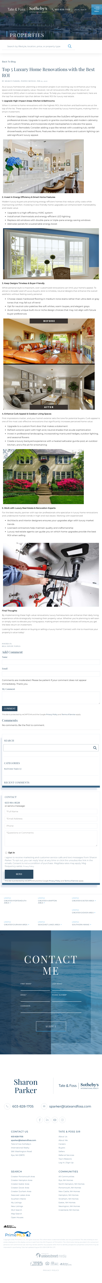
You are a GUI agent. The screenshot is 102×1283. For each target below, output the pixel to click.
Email (5, 668)
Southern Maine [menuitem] (18, 1199)
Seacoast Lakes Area (49, 924)
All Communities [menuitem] (66, 1176)
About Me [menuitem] (63, 1140)
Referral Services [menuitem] (66, 1155)
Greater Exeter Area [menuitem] (20, 1184)
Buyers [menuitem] (62, 1148)
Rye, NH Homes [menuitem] (66, 1180)
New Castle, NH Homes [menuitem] (69, 1191)
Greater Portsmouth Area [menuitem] (23, 1176)
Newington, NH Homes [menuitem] (69, 1206)
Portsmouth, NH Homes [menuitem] (70, 1187)
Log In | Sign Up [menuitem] (66, 1162)
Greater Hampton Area (47, 902)
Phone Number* (59, 995)
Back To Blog (9, 61)
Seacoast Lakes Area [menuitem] (20, 1195)
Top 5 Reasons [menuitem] (65, 1159)
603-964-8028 (12, 802)
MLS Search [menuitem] (16, 1210)
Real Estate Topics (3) (12, 768)
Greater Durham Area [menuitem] (21, 1191)
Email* (23, 995)
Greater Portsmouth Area (15, 902)
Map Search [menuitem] (16, 1214)
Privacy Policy (52, 714)
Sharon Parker (12, 81)
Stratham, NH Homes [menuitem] (68, 1199)
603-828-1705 (23, 1106)
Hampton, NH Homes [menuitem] (68, 1195)
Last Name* (57, 984)
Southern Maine (80, 924)
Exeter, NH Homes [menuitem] (67, 1202)
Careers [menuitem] (62, 1144)
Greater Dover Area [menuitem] (20, 1187)
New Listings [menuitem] (17, 1206)
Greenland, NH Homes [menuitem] (69, 1210)
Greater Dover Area (83, 913)
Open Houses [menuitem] (17, 1217)
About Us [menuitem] (63, 1136)
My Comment (8, 689)
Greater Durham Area (15, 924)
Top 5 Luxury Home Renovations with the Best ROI (48, 72)
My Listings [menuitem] (16, 1202)
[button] (69, 46)
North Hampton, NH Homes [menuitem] (71, 1184)
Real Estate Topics (11, 646)
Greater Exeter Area (83, 901)
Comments (25, 1006)
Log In (76, 10)
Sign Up (83, 10)
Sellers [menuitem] (62, 1151)
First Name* (26, 984)
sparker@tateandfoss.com (70, 1106)
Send (19, 874)
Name (4, 657)
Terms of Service (68, 714)
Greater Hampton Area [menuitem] (21, 1180)
